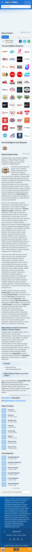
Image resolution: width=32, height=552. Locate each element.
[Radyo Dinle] (11, 2)
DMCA (17, 545)
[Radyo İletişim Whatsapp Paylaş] (28, 41)
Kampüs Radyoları (20, 400)
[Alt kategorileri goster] (16, 488)
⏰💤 (19, 37)
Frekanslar (9, 535)
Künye (19, 535)
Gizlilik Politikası (9, 545)
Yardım (15, 535)
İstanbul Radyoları (8, 400)
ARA (29, 6)
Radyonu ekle (17, 531)
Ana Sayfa (29, 2)
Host (20, 545)
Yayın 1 (6, 37)
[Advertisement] (16, 20)
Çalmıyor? (27, 37)
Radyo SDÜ (16, 353)
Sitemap (25, 545)
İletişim (24, 535)
